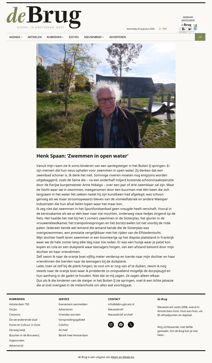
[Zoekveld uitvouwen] (200, 37)
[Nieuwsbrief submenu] (103, 37)
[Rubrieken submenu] (63, 37)
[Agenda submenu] (21, 37)
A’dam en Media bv (122, 357)
